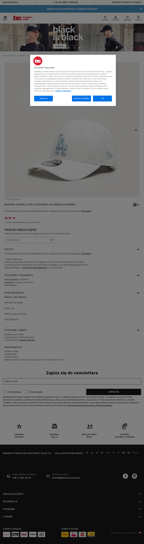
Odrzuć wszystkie (81, 98)
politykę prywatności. (63, 91)
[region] (73, 80)
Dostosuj (43, 98)
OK (102, 98)
